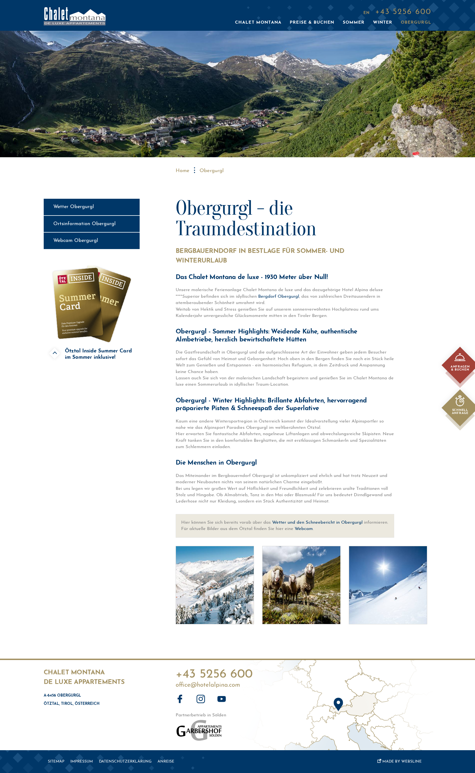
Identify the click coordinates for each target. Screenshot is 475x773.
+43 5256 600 (214, 672)
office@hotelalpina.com (208, 685)
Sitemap (56, 761)
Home (182, 170)
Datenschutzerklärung (125, 761)
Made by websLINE (402, 761)
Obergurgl (416, 22)
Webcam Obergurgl (75, 240)
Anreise (166, 761)
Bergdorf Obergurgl (278, 296)
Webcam (304, 529)
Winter (383, 22)
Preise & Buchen (312, 22)
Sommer (354, 22)
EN (366, 13)
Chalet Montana (258, 22)
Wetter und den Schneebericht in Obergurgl (317, 522)
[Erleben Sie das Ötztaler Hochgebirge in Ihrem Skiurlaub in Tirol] (388, 585)
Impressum (81, 761)
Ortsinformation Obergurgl (84, 224)
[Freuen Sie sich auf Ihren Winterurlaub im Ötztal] (215, 585)
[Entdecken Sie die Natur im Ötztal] (301, 585)
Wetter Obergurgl (73, 206)
